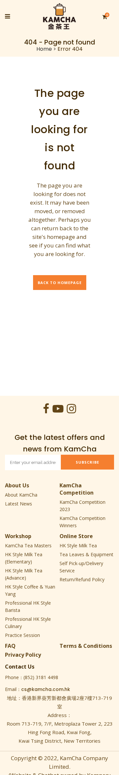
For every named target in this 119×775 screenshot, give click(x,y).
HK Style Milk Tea (78, 545)
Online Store (76, 536)
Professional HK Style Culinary (28, 622)
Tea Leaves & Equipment (86, 554)
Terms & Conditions (86, 645)
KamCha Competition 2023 (82, 505)
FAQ (10, 645)
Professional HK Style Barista (28, 606)
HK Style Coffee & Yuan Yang (30, 590)
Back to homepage (60, 282)
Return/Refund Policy (82, 579)
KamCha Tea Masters (28, 545)
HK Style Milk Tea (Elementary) (23, 558)
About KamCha (21, 495)
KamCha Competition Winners (82, 522)
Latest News (18, 504)
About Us (17, 485)
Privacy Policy (23, 654)
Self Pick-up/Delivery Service (81, 567)
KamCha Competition (77, 489)
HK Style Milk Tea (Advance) (23, 574)
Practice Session (22, 635)
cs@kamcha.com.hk (45, 689)
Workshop (18, 536)
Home (44, 49)
